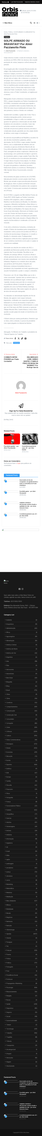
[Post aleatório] (34, 23)
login (18, 463)
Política (11, 32)
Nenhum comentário (23, 51)
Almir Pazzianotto (10, 51)
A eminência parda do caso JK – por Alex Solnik (29, 448)
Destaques (16, 343)
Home (5, 32)
